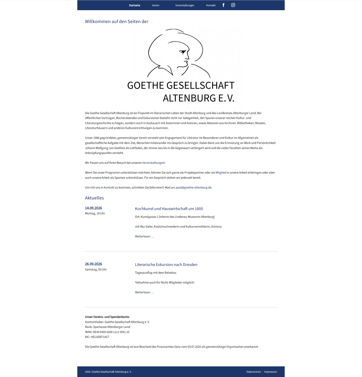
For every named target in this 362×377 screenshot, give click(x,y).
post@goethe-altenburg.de (193, 187)
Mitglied (221, 172)
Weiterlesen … (144, 236)
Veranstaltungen (153, 163)
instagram (233, 5)
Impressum (270, 372)
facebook (223, 5)
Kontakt (211, 5)
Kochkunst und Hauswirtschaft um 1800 (169, 209)
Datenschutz (253, 372)
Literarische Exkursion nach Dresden (166, 265)
